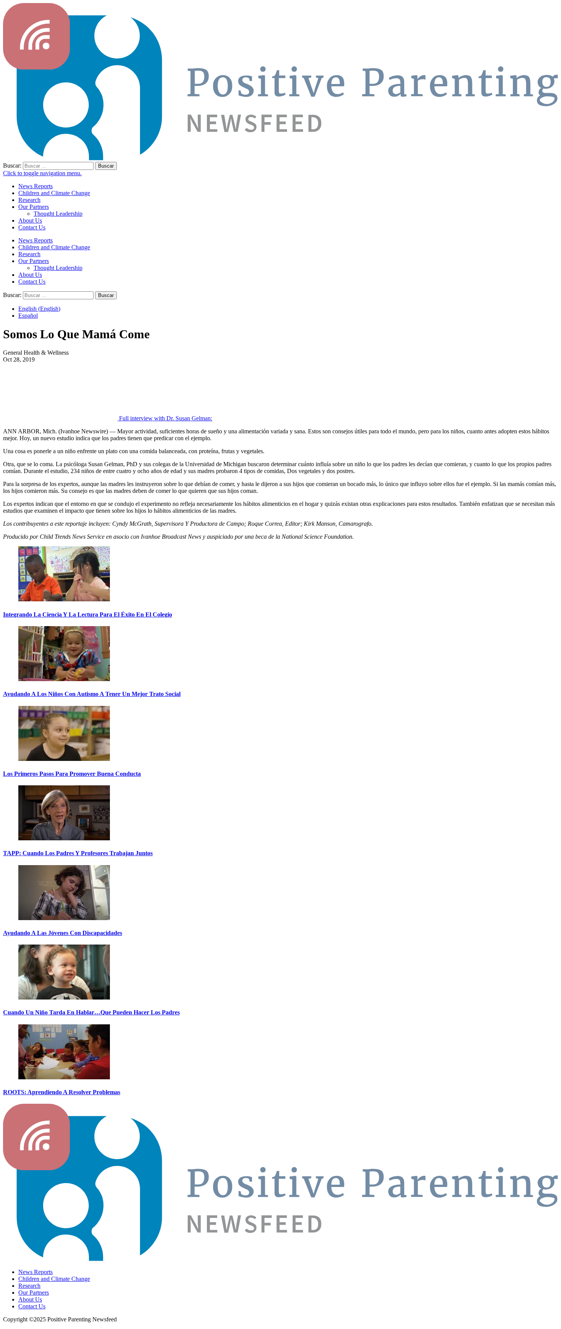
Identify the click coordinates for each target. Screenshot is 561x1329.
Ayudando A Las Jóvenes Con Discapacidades (62, 933)
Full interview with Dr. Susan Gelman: (165, 418)
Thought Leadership (58, 213)
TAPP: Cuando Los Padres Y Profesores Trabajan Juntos (78, 853)
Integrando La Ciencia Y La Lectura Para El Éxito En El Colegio (87, 614)
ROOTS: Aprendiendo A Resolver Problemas (61, 1092)
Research (29, 200)
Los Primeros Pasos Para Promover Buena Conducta (72, 773)
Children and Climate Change (54, 193)
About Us (30, 220)
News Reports (35, 186)
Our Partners (33, 206)
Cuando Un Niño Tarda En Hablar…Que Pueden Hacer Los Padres (91, 1012)
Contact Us (31, 227)
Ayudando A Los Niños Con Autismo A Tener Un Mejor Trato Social (92, 694)
